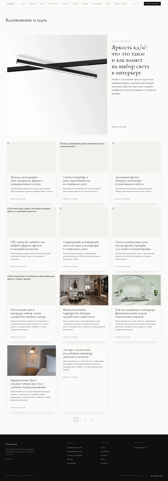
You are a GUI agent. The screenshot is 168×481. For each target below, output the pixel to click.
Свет (23, 3)
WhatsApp (9, 459)
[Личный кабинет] (138, 3)
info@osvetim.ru (140, 447)
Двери (75, 3)
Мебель (33, 3)
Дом (42, 3)
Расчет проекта (152, 3)
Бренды (85, 3)
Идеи (108, 3)
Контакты (104, 463)
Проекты (118, 3)
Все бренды (71, 463)
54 (92, 419)
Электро (65, 3)
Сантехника (52, 3)
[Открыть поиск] (134, 4)
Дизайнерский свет (74, 447)
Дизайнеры (97, 3)
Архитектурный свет (74, 451)
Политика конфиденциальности (131, 475)
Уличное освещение (74, 455)
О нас (103, 447)
